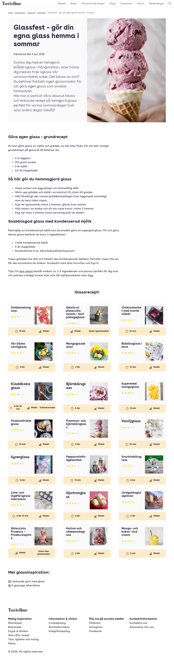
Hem (10, 13)
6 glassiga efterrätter (25, 585)
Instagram (96, 627)
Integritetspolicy (59, 631)
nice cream (26, 271)
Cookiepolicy (57, 623)
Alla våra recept (19, 635)
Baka (74, 3)
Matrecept (15, 623)
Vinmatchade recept (93, 3)
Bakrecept (15, 627)
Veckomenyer (156, 3)
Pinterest (95, 623)
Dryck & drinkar (18, 631)
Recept (62, 3)
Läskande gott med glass (28, 581)
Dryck (112, 3)
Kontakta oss (138, 623)
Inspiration (126, 3)
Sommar (41, 13)
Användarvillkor (59, 627)
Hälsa (140, 3)
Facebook (95, 631)
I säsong (31, 13)
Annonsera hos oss (141, 627)
